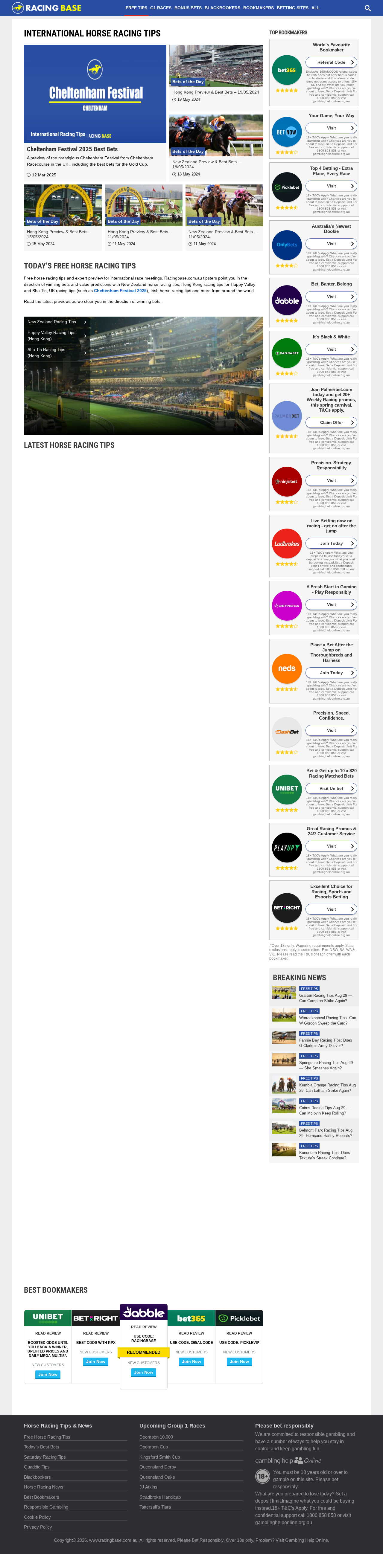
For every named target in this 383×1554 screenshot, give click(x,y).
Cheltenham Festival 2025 (120, 290)
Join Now (143, 1372)
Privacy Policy (38, 1526)
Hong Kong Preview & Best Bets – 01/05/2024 (72, 1035)
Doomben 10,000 (156, 1436)
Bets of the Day (188, 81)
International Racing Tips (58, 134)
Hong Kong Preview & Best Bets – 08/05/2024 (72, 897)
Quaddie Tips (37, 1466)
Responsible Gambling (46, 1506)
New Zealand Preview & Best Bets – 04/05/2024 (74, 966)
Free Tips (136, 7)
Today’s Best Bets (41, 1446)
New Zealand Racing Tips (52, 321)
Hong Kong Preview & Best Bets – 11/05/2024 (72, 760)
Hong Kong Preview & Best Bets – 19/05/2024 (215, 92)
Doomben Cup (153, 1446)
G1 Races (160, 7)
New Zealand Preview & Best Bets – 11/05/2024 (74, 829)
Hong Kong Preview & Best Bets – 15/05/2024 (72, 691)
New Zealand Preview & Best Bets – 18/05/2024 (74, 622)
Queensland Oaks (157, 1477)
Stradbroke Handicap (160, 1497)
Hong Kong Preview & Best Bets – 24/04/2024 (72, 1241)
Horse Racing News (43, 1486)
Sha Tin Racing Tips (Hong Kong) (46, 352)
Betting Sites (292, 7)
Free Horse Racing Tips (47, 1436)
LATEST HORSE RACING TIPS (69, 445)
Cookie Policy (37, 1517)
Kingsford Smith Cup (159, 1457)
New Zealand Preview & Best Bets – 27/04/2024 (74, 1172)
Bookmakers (258, 7)
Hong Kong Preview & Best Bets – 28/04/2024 (72, 1104)
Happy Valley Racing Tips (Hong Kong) (51, 335)
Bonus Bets (188, 7)
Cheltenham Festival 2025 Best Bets (72, 149)
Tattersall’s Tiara (155, 1506)
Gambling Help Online (306, 1540)
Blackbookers (222, 7)
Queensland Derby (157, 1466)
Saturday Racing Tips (45, 1457)
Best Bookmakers (41, 1497)
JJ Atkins (148, 1486)
